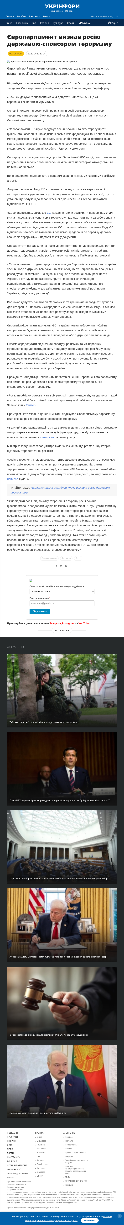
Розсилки (69, 1185)
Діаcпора (41, 1172)
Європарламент (49, 558)
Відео (10, 1149)
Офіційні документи (17, 1173)
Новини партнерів (17, 1165)
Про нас (68, 1137)
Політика (41, 1145)
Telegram (55, 623)
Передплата (71, 1145)
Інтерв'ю (11, 1141)
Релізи (10, 1177)
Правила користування (75, 1152)
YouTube (83, 623)
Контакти (69, 1141)
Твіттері (31, 405)
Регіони (44, 22)
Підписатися (39, 611)
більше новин (62, 630)
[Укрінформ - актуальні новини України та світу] (62, 6)
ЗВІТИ (68, 1177)
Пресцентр (34, 16)
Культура (58, 22)
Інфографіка (13, 1157)
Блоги (10, 1153)
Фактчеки (41, 1152)
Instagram (68, 623)
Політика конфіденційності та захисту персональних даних (75, 1169)
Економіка (22, 22)
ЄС (49, 212)
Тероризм (66, 558)
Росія (78, 558)
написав (12, 479)
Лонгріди (12, 1161)
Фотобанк (21, 16)
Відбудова (41, 1141)
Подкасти (12, 1133)
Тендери (69, 1156)
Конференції (13, 1169)
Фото (9, 1145)
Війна (9, 22)
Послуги (10, 16)
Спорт (70, 22)
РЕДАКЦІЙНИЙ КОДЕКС (76, 1181)
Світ (34, 22)
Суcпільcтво (42, 1164)
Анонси (46, 16)
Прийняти (89, 1220)
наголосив (47, 437)
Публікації (12, 1137)
